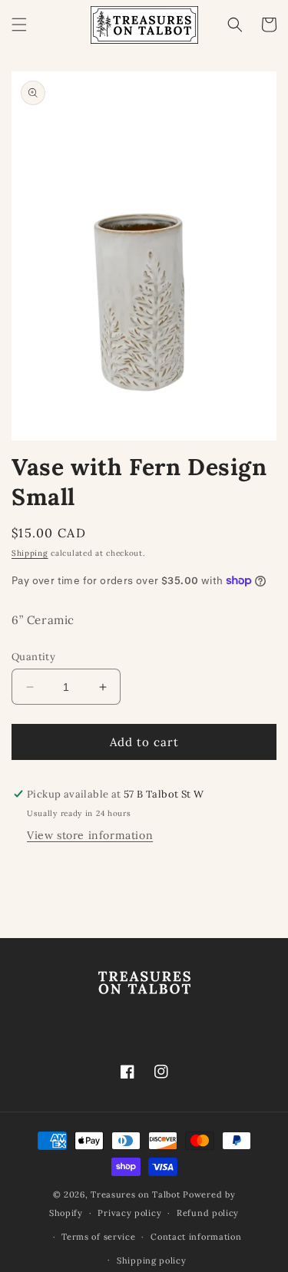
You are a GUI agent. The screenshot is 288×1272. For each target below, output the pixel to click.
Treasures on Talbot (135, 1194)
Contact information (196, 1236)
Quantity (33, 656)
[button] (19, 24)
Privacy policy (129, 1213)
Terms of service (98, 1236)
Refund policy (208, 1213)
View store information (90, 835)
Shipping (30, 553)
